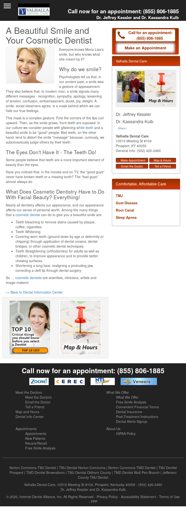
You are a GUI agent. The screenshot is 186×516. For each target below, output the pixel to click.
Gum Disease (127, 202)
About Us (113, 428)
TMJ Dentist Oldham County (89, 472)
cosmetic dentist (28, 214)
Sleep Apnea (126, 217)
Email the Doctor (132, 166)
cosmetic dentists (28, 277)
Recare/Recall (36, 443)
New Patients (35, 438)
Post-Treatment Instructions (137, 416)
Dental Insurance (129, 411)
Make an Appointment (145, 48)
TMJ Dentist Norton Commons (82, 467)
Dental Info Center (30, 416)
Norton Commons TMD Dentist (131, 467)
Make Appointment (133, 160)
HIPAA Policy (126, 433)
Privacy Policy (107, 496)
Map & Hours (162, 160)
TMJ (119, 195)
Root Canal (125, 210)
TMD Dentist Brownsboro (45, 472)
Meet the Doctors (29, 392)
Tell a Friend (163, 166)
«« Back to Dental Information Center (34, 292)
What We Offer (117, 392)
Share (121, 128)
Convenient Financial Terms (137, 406)
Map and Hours (27, 411)
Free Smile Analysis (131, 402)
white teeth (85, 127)
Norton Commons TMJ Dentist (32, 467)
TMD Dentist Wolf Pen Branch (137, 472)
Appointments (26, 428)
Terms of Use (169, 496)
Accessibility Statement (138, 496)
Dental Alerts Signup (131, 421)
